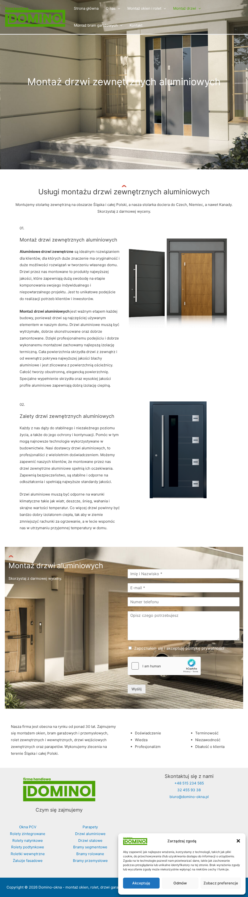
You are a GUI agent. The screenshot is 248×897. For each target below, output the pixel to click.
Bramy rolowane (90, 854)
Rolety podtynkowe (27, 847)
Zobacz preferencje (220, 883)
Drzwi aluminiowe (90, 833)
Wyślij (137, 689)
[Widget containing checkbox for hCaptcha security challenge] (164, 666)
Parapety (90, 827)
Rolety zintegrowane (27, 833)
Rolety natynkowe (27, 840)
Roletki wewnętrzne (28, 854)
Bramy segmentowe (90, 847)
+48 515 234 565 (189, 783)
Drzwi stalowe (90, 840)
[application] (118, 8)
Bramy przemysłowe (90, 860)
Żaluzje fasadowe (28, 860)
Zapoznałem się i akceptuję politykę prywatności (179, 648)
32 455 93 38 (189, 790)
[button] (238, 840)
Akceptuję (141, 883)
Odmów (180, 883)
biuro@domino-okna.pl (189, 796)
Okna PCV (27, 827)
